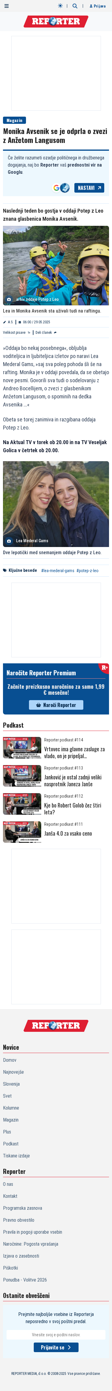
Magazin (14, 120)
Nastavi (86, 187)
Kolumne (11, 1108)
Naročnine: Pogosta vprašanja (30, 1244)
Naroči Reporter (59, 705)
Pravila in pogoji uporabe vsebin (32, 1232)
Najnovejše (13, 1072)
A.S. (10, 322)
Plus (7, 1132)
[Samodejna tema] (60, 5)
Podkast (11, 1144)
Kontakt (10, 1196)
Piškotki (10, 1268)
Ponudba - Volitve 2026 (25, 1280)
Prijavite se (52, 1347)
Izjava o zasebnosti (21, 1256)
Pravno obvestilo (18, 1220)
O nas (8, 1184)
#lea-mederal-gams (57, 570)
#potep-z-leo (87, 570)
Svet (7, 1096)
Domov (9, 1060)
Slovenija (11, 1084)
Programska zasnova (22, 1208)
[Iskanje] (75, 6)
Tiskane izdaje (16, 1156)
